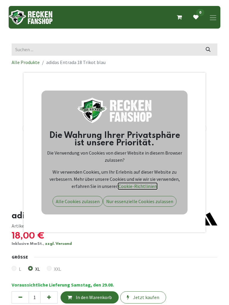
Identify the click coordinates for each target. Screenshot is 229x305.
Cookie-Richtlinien (137, 186)
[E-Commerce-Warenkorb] (179, 17)
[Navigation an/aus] (213, 17)
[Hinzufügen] (49, 297)
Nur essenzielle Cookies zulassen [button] (139, 201)
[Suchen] (208, 49)
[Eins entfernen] (20, 297)
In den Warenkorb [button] (93, 297)
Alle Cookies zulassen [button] (78, 201)
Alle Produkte (26, 62)
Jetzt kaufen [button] (145, 297)
